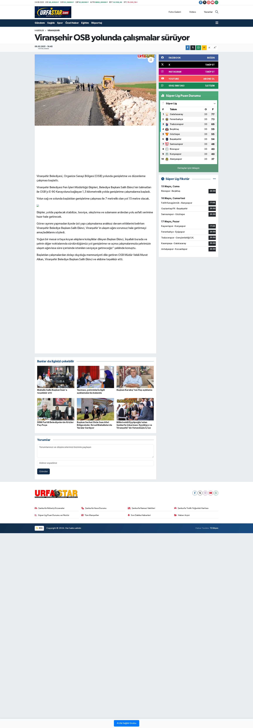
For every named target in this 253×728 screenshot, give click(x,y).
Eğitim (85, 23)
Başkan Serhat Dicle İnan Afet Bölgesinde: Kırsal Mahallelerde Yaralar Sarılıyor (94, 425)
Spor (60, 23)
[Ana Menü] (217, 23)
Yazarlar (208, 12)
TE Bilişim (214, 528)
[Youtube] (210, 493)
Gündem (40, 23)
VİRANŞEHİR (54, 31)
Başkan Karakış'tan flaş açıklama (134, 390)
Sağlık (51, 23)
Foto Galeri (175, 12)
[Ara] (216, 12)
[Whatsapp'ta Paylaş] (198, 47)
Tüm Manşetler (92, 515)
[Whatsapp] (215, 493)
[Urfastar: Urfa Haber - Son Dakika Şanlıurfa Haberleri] (53, 12)
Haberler (39, 31)
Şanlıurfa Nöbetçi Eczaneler (51, 508)
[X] (200, 493)
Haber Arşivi (184, 515)
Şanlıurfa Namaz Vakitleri (143, 508)
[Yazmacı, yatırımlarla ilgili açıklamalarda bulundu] (95, 377)
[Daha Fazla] (204, 47)
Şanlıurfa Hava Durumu (95, 508)
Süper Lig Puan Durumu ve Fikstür (53, 515)
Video (192, 12)
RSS (41, 528)
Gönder (43, 471)
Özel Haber (72, 23)
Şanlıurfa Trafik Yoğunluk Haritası (193, 508)
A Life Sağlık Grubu (126, 723)
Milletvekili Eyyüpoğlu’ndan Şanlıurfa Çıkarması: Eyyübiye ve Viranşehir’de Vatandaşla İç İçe (134, 425)
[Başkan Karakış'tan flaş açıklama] (135, 377)
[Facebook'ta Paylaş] (188, 47)
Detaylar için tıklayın (188, 168)
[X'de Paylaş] (192, 47)
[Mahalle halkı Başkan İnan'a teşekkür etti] (55, 377)
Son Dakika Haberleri (141, 515)
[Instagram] (205, 493)
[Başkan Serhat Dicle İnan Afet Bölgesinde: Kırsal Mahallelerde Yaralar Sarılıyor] (95, 409)
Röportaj (96, 23)
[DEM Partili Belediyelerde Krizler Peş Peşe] (55, 409)
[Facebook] (194, 493)
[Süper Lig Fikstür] (214, 179)
